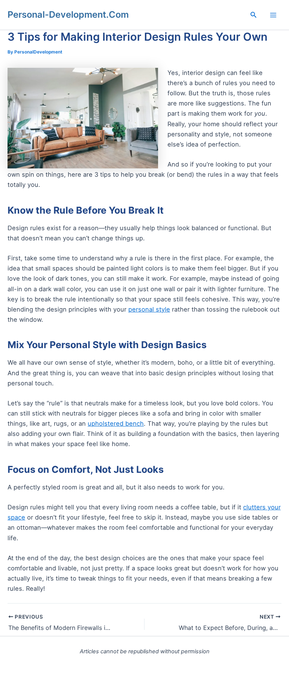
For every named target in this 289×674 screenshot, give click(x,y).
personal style (149, 309)
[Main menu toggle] (273, 14)
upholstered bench (116, 423)
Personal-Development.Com (68, 14)
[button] (253, 15)
